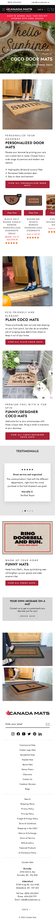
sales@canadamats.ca (40, 2)
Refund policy (27, 842)
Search (27, 799)
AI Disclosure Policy (27, 852)
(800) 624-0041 (15, 2)
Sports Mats (27, 764)
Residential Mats (27, 754)
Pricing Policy (27, 813)
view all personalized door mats (27, 184)
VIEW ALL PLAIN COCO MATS (25, 342)
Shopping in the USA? (27, 828)
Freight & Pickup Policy (27, 818)
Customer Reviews (28, 784)
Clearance (27, 774)
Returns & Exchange (28, 833)
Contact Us (27, 779)
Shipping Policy (27, 803)
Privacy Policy (27, 808)
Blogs (27, 788)
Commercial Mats (27, 745)
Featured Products (27, 847)
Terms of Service (27, 838)
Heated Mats (27, 759)
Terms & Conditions (27, 823)
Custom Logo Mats (28, 749)
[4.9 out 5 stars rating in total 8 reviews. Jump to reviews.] (33, 237)
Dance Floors (27, 769)
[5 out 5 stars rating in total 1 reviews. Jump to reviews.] (12, 243)
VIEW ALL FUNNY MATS (22, 583)
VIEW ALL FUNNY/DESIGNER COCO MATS (27, 436)
